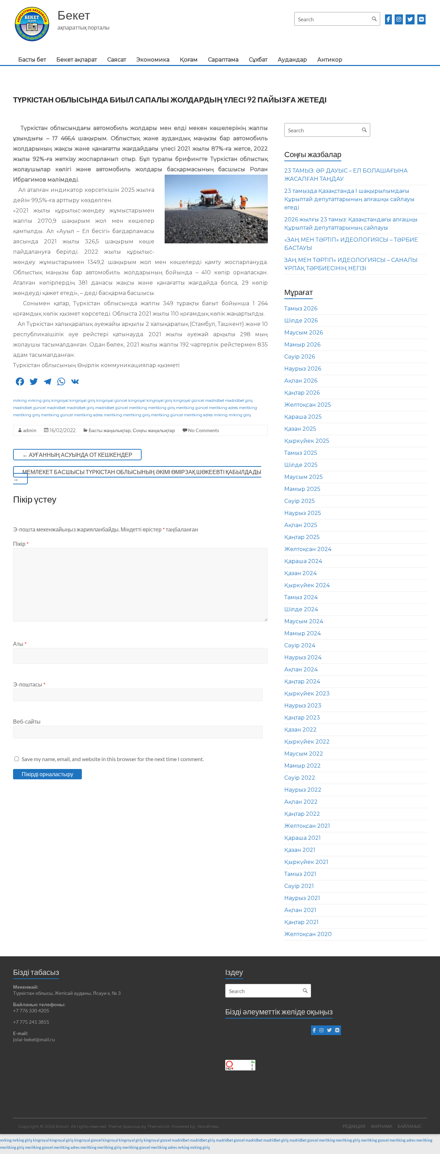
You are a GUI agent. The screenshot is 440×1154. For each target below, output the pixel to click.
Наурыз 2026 (302, 368)
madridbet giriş (239, 400)
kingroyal (59, 400)
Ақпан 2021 (300, 910)
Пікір (21, 543)
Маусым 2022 (303, 753)
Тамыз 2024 (301, 597)
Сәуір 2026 (299, 356)
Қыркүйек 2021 (306, 862)
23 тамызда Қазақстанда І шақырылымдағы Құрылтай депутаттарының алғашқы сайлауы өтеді (349, 199)
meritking (138, 407)
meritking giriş (161, 407)
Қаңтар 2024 (302, 681)
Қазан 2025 (300, 429)
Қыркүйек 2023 (307, 693)
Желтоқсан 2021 (307, 826)
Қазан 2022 (300, 729)
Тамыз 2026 (300, 308)
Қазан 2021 (299, 850)
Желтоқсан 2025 (307, 405)
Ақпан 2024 (301, 669)
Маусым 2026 (303, 332)
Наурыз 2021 (302, 898)
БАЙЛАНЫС (410, 1126)
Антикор (329, 59)
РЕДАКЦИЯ (354, 1126)
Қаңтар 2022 (302, 814)
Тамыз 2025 (300, 453)
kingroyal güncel (111, 400)
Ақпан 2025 (300, 525)
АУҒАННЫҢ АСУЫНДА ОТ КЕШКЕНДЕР (77, 454)
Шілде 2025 (301, 465)
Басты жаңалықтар (110, 430)
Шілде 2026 (301, 320)
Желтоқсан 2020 (308, 934)
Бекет (73, 14)
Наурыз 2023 (302, 705)
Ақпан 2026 (300, 380)
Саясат (116, 59)
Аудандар (292, 59)
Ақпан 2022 (301, 802)
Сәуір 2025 (299, 501)
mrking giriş (39, 400)
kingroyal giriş (82, 400)
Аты (19, 643)
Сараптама (223, 59)
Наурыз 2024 (302, 657)
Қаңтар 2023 (302, 717)
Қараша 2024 (303, 561)
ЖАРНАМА (381, 1126)
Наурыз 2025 (302, 513)
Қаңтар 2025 (302, 537)
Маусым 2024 (303, 621)
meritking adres (223, 407)
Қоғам (189, 59)
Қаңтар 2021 (301, 922)
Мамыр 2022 (302, 765)
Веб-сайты (27, 721)
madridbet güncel (29, 407)
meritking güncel (192, 407)
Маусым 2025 (303, 477)
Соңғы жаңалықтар (154, 430)
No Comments (203, 430)
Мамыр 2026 (302, 344)
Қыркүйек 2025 (306, 441)
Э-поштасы (29, 684)
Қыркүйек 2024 (307, 585)
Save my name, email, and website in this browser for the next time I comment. (113, 759)
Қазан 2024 (300, 573)
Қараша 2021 (302, 838)
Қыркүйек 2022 (307, 741)
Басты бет (32, 59)
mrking (20, 400)
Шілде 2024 (301, 609)
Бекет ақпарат (76, 59)
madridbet (214, 400)
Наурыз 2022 (302, 790)
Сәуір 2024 (299, 645)
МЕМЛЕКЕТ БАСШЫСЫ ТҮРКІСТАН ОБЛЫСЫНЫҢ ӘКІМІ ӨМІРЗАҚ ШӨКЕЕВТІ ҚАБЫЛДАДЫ (137, 475)
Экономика (152, 59)
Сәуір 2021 (299, 886)
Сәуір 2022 (299, 777)
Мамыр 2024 (302, 633)
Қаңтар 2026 (302, 392)
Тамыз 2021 (300, 874)
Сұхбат (258, 59)
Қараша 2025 (303, 417)
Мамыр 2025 (302, 489)
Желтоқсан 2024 (307, 549)
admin (29, 430)
